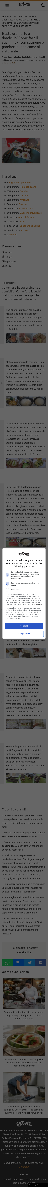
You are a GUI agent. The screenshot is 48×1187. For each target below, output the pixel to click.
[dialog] (24, 593)
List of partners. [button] (36, 604)
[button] (24, 590)
